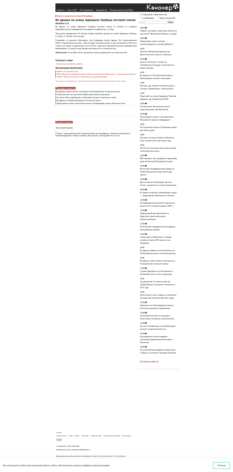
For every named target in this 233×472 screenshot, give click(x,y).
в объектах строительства (154, 14)
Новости (60, 10)
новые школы (115, 81)
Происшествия (96, 436)
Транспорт (85, 436)
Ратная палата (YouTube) (121, 10)
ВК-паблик (115, 135)
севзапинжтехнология (85, 81)
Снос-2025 (72, 10)
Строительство (61, 436)
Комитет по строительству (67, 71)
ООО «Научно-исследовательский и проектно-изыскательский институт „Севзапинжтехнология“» (96, 74)
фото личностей (167, 18)
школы (123, 81)
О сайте (59, 432)
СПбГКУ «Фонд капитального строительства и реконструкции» (82, 77)
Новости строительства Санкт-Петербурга (74, 16)
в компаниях (148, 18)
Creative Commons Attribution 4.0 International (108, 456)
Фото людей (126, 436)
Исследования (86, 10)
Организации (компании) (111, 436)
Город (71, 436)
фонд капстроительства (102, 81)
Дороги (77, 436)
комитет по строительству (68, 81)
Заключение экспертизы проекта (69, 64)
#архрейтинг (101, 10)
